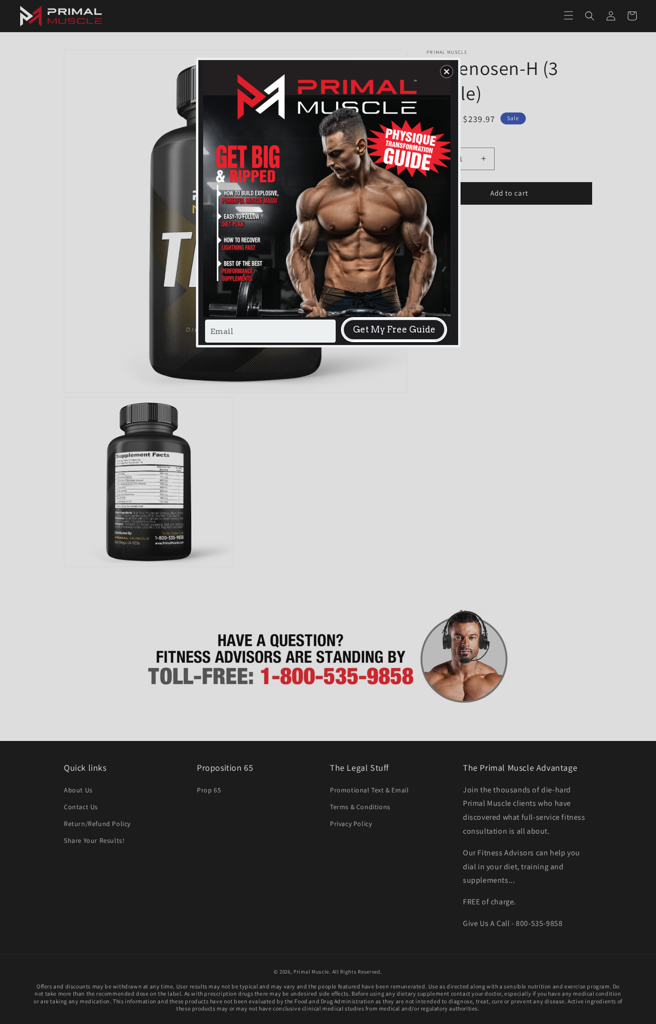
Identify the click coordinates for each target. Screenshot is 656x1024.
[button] (446, 71)
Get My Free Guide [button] (394, 329)
